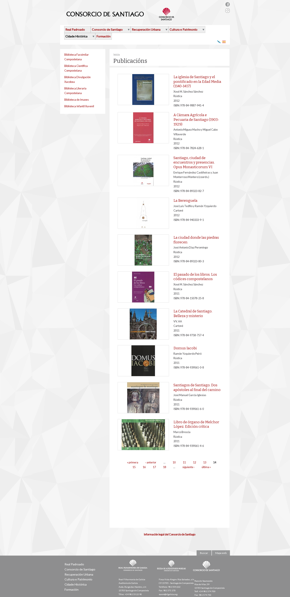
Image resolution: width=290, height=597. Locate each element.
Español (224, 42)
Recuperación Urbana (146, 29)
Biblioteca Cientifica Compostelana (76, 68)
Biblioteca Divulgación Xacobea (77, 79)
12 (194, 462)
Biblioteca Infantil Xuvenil (79, 106)
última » (206, 467)
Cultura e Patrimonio (183, 29)
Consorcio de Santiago (107, 29)
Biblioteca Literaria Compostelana (75, 91)
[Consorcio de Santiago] (207, 574)
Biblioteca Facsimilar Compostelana (76, 57)
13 (204, 462)
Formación (104, 36)
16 (144, 467)
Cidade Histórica (76, 36)
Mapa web (221, 553)
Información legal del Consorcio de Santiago (169, 534)
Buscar (204, 553)
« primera (132, 462)
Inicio (116, 54)
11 (184, 462)
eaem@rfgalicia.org (168, 594)
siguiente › (188, 467)
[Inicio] (120, 18)
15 (133, 467)
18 (164, 467)
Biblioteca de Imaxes (76, 99)
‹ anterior (150, 462)
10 (174, 462)
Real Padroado (75, 29)
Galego (219, 42)
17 (154, 467)
